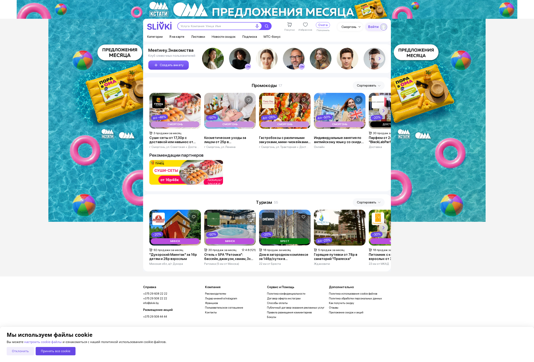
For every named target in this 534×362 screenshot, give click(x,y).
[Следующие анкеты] (379, 58)
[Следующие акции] (383, 110)
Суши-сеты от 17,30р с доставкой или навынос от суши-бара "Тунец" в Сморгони (175, 140)
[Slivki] (159, 26)
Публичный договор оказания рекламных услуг (296, 307)
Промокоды (264, 85)
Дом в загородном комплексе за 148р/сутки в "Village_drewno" (283, 257)
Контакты (211, 312)
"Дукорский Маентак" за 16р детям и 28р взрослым (173, 257)
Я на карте (176, 37)
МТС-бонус (272, 37)
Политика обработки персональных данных (355, 298)
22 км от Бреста (270, 263)
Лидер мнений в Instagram (221, 298)
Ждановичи (322, 263)
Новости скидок (224, 37)
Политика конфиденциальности (286, 293)
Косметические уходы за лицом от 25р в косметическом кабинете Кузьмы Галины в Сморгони (226, 140)
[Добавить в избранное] (194, 100)
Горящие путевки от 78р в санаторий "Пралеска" (335, 257)
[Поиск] (267, 26)
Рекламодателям (215, 293)
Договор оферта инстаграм (284, 298)
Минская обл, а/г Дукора (166, 263)
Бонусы (271, 317)
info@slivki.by (151, 303)
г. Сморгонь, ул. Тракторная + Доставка (284, 147)
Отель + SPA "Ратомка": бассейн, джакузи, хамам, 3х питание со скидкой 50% (227, 257)
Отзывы (333, 307)
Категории (155, 37)
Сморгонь (348, 27)
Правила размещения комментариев (289, 312)
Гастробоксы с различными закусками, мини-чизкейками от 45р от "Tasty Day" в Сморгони (283, 140)
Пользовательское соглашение (224, 307)
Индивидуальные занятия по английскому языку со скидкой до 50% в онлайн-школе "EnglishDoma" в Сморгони (339, 140)
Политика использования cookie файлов (353, 293)
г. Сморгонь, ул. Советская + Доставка (174, 147)
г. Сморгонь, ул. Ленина (220, 147)
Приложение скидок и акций (346, 312)
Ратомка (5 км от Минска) (221, 263)
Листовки (198, 37)
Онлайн (319, 147)
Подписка (249, 37)
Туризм (264, 202)
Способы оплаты (277, 303)
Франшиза (211, 303)
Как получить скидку (341, 303)
